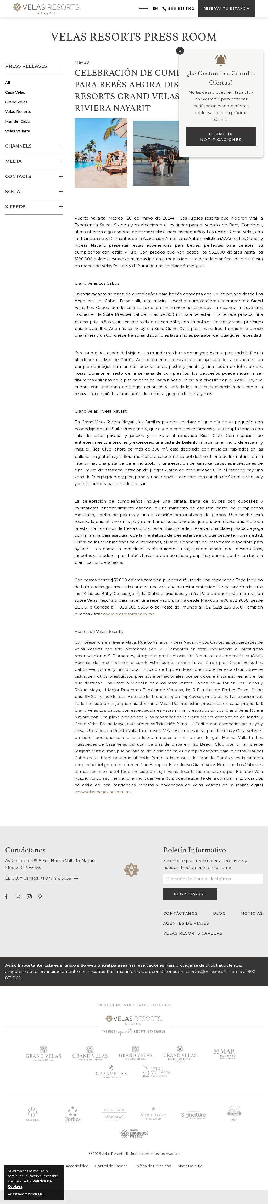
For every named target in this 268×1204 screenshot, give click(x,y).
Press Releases (26, 66)
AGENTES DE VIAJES (186, 923)
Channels (18, 146)
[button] (143, 8)
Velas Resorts (18, 111)
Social (14, 191)
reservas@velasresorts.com (211, 971)
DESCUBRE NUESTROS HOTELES (134, 1005)
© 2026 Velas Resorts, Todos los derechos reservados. (134, 1153)
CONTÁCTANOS (180, 913)
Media (13, 161)
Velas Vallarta (17, 131)
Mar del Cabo (17, 121)
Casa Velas (15, 92)
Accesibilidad (77, 1166)
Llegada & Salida (120, 1189)
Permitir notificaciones (221, 137)
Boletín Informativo (194, 848)
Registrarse (191, 896)
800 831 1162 (181, 8)
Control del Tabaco (111, 1166)
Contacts (18, 176)
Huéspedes (165, 1189)
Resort (61, 1189)
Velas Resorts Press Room (134, 35)
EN (155, 8)
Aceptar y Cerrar (25, 1194)
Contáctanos (25, 848)
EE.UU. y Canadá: (38, 878)
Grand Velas (16, 102)
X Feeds (15, 206)
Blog (219, 913)
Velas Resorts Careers (192, 933)
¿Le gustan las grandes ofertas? (221, 77)
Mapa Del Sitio (190, 1166)
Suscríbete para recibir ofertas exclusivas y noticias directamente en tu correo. (205, 864)
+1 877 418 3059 (55, 878)
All (7, 82)
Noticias (252, 913)
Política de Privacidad (152, 1166)
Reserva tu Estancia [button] (227, 12)
